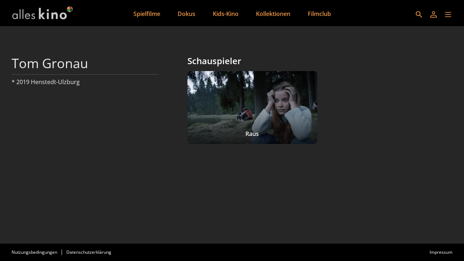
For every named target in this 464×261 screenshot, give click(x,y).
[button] (448, 14)
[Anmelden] (433, 14)
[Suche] (419, 14)
